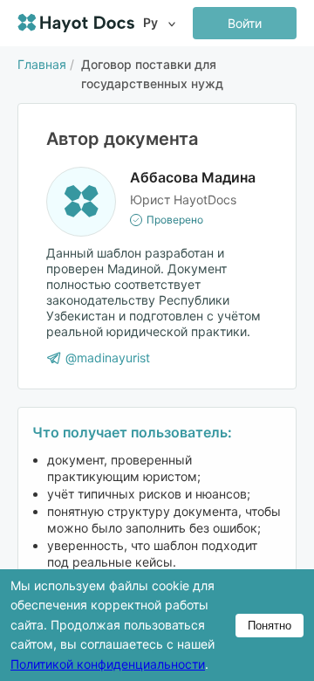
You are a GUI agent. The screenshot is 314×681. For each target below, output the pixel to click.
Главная (41, 64)
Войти (245, 23)
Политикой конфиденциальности (107, 664)
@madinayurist (107, 357)
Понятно (269, 625)
